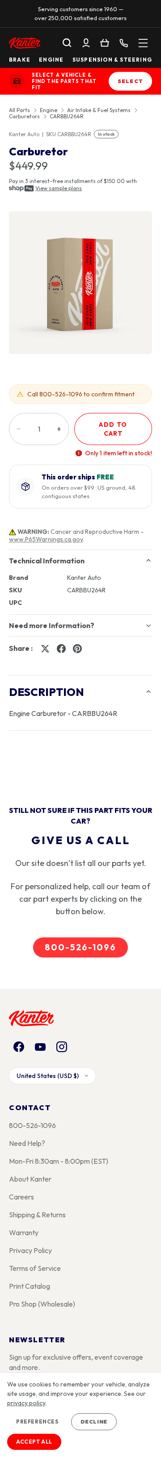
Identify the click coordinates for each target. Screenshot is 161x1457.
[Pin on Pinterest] (77, 648)
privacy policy (26, 1403)
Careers (21, 1196)
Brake (19, 59)
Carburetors (24, 116)
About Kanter (30, 1178)
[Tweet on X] (45, 648)
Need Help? (27, 1143)
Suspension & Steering (112, 59)
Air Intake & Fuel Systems (99, 110)
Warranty (23, 1232)
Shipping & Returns (37, 1214)
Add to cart (113, 428)
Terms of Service (35, 1268)
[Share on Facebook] (61, 648)
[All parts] (143, 43)
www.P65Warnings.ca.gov (46, 539)
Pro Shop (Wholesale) (42, 1303)
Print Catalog (29, 1286)
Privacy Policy (30, 1250)
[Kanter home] (17, 81)
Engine (51, 59)
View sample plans (58, 188)
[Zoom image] (80, 282)
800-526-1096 (80, 947)
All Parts (19, 110)
